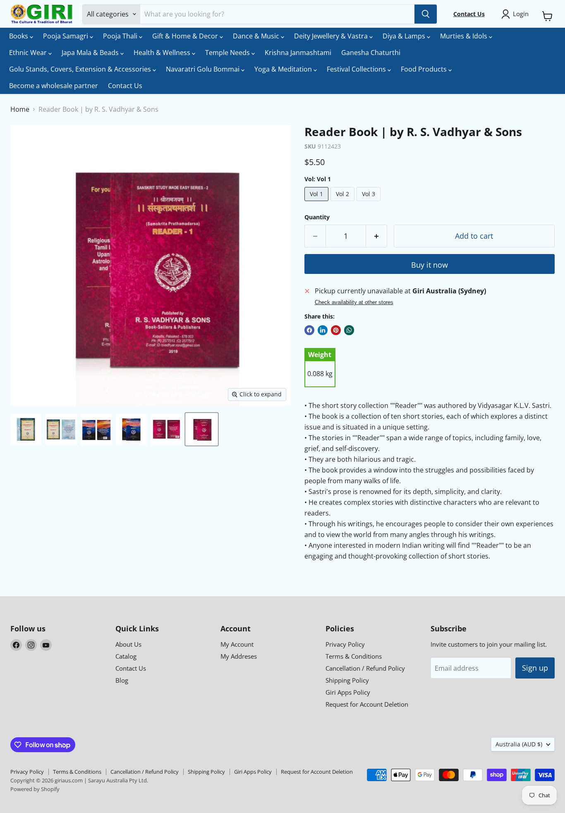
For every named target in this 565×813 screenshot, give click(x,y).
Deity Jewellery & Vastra (331, 36)
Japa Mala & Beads (91, 52)
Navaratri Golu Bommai (203, 69)
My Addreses (238, 656)
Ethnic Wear (28, 52)
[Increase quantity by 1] (376, 236)
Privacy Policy (345, 644)
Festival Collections (357, 69)
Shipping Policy (347, 680)
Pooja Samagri (66, 36)
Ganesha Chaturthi (370, 52)
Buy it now (429, 265)
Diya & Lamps (405, 36)
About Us (128, 644)
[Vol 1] (317, 202)
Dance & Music (257, 36)
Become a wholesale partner (53, 85)
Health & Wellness (163, 52)
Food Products (424, 69)
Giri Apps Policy (348, 692)
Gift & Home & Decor (186, 36)
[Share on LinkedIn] (323, 330)
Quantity (317, 217)
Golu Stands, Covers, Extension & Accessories (81, 69)
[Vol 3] (370, 202)
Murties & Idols (464, 36)
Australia (519, 744)
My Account (237, 644)
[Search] (425, 14)
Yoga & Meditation (284, 69)
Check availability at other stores (354, 302)
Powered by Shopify (35, 789)
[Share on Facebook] (309, 330)
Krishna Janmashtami (298, 52)
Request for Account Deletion (367, 704)
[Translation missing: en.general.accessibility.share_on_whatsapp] (349, 330)
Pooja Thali (121, 36)
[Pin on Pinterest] (336, 330)
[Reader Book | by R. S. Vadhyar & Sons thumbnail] (26, 429)
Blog (121, 680)
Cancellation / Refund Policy (365, 668)
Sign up (535, 668)
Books (19, 36)
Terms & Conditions (354, 656)
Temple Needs (228, 52)
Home (19, 109)
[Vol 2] (343, 202)
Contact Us (125, 85)
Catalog (125, 656)
